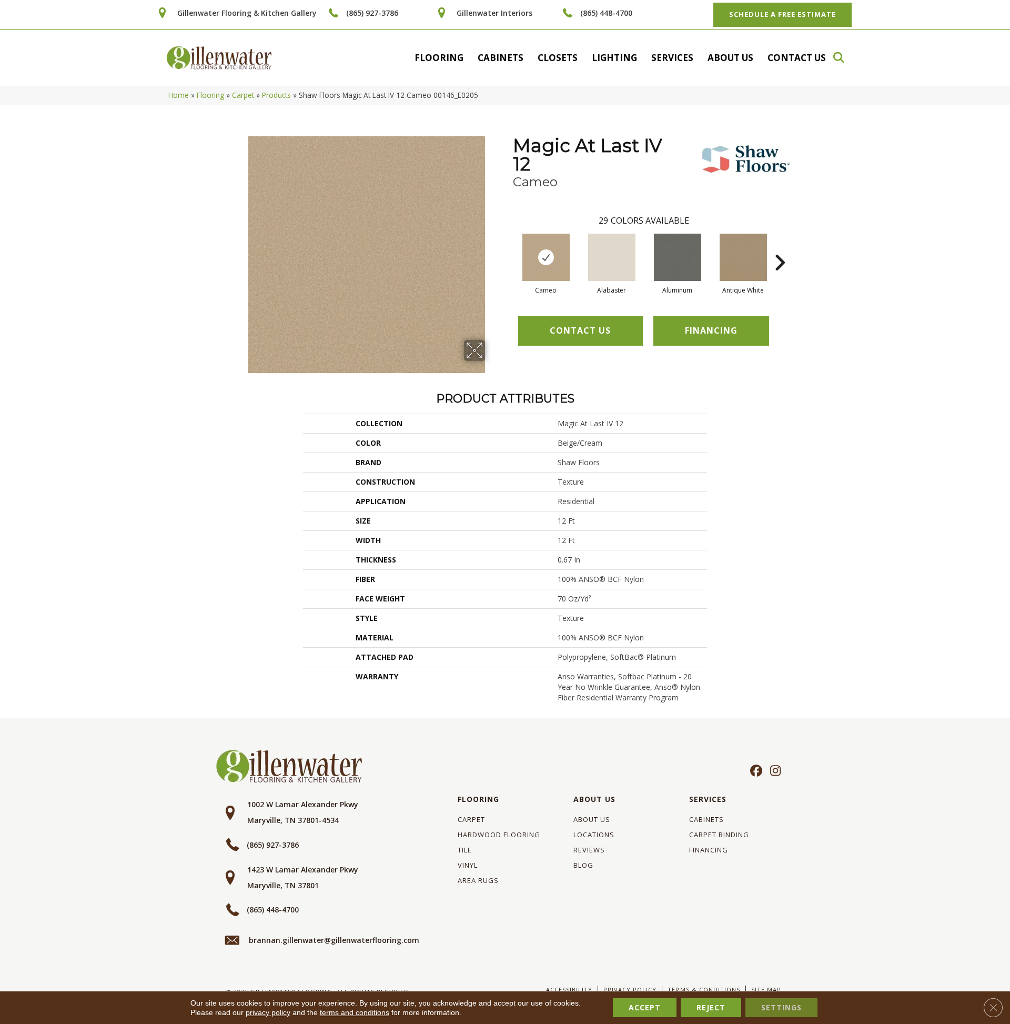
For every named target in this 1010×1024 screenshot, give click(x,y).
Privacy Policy (629, 989)
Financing (708, 850)
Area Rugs (478, 880)
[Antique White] (743, 257)
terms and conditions (354, 1012)
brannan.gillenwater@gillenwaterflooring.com (334, 940)
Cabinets (500, 58)
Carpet (243, 95)
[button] (843, 57)
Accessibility (569, 989)
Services (672, 58)
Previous (508, 247)
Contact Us (796, 58)
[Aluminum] (677, 257)
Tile (465, 850)
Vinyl (468, 865)
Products (276, 95)
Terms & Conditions (704, 989)
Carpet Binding (719, 834)
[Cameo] (546, 257)
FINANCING (711, 330)
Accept (645, 1007)
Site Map (766, 989)
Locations (593, 834)
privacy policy (268, 1012)
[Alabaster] (611, 257)
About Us (730, 58)
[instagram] (773, 771)
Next (779, 247)
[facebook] (754, 771)
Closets (558, 58)
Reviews (589, 850)
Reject (710, 1007)
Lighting (614, 58)
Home (178, 95)
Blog (583, 865)
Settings (781, 1007)
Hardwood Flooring (499, 834)
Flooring (439, 58)
